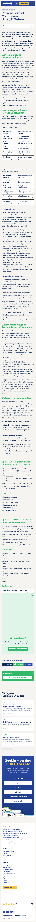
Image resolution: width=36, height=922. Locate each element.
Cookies (5, 895)
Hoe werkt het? (7, 855)
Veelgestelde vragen (9, 851)
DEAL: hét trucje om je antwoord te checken (15, 833)
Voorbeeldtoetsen (8, 869)
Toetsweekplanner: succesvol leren (13, 831)
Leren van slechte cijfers (10, 844)
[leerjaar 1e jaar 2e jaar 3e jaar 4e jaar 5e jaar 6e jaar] (18, 783)
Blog (4, 878)
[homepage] (7, 3)
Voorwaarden (6, 891)
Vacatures (6, 882)
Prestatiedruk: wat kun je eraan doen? (13, 840)
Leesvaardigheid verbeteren (11, 842)
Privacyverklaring (7, 893)
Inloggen (5, 858)
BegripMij (5, 876)
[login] (16, 3)
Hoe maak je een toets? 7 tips (11, 837)
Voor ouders (6, 871)
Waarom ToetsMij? (8, 867)
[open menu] (32, 3)
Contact (5, 853)
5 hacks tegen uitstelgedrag (11, 835)
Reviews (5, 880)
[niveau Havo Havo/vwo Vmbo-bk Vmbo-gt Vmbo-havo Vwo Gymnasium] (18, 792)
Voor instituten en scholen (10, 874)
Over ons (5, 865)
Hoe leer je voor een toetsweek (11, 829)
